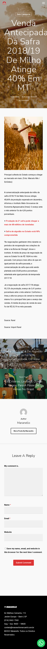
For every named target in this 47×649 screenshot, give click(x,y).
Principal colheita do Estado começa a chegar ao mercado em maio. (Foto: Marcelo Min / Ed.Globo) (23, 178)
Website (8, 532)
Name (7, 505)
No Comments (24, 100)
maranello (16, 97)
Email (7, 518)
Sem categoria (23, 14)
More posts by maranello (24, 431)
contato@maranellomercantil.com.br (19, 627)
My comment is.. (11, 466)
